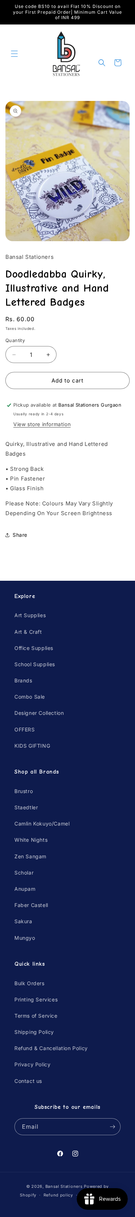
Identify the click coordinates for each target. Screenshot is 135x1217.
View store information (42, 424)
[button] (14, 54)
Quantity (15, 340)
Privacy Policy (32, 1064)
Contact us (28, 1081)
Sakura (23, 921)
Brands (23, 680)
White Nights (31, 840)
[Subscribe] (112, 1126)
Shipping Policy (34, 1032)
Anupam (25, 889)
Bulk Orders (29, 983)
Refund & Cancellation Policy (51, 1048)
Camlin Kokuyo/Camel (41, 823)
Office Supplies (33, 648)
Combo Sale (29, 697)
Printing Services (36, 999)
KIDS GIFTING (32, 746)
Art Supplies (30, 615)
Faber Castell (31, 905)
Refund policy (58, 1195)
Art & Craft (28, 632)
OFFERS (24, 729)
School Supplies (34, 664)
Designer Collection (39, 713)
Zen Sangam (30, 856)
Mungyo (24, 938)
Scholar (23, 872)
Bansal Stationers (64, 1186)
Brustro (23, 791)
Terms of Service (36, 1016)
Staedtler (26, 807)
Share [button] (20, 535)
